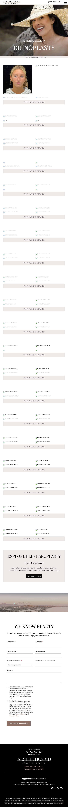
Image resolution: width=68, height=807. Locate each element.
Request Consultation (18, 723)
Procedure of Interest (14, 661)
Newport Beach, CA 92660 (34, 769)
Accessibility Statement (21, 784)
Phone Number (12, 651)
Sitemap (52, 784)
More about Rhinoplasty (34, 576)
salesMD (61, 803)
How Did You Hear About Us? (45, 661)
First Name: (11, 642)
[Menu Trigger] (65, 2)
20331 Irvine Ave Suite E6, (34, 767)
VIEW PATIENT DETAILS (34, 102)
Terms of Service (20, 714)
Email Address (40, 651)
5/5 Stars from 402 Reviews (38, 778)
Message (10, 670)
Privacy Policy (13, 716)
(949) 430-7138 (54, 2)
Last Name (39, 642)
